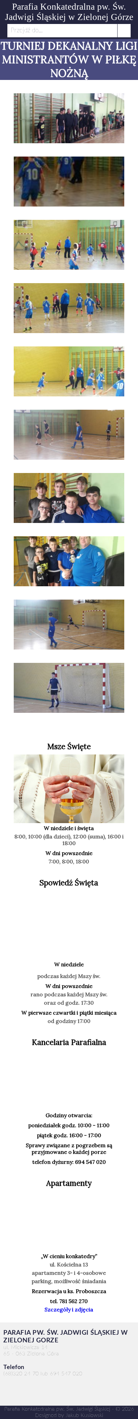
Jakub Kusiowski (84, 1415)
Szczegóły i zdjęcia (69, 1309)
